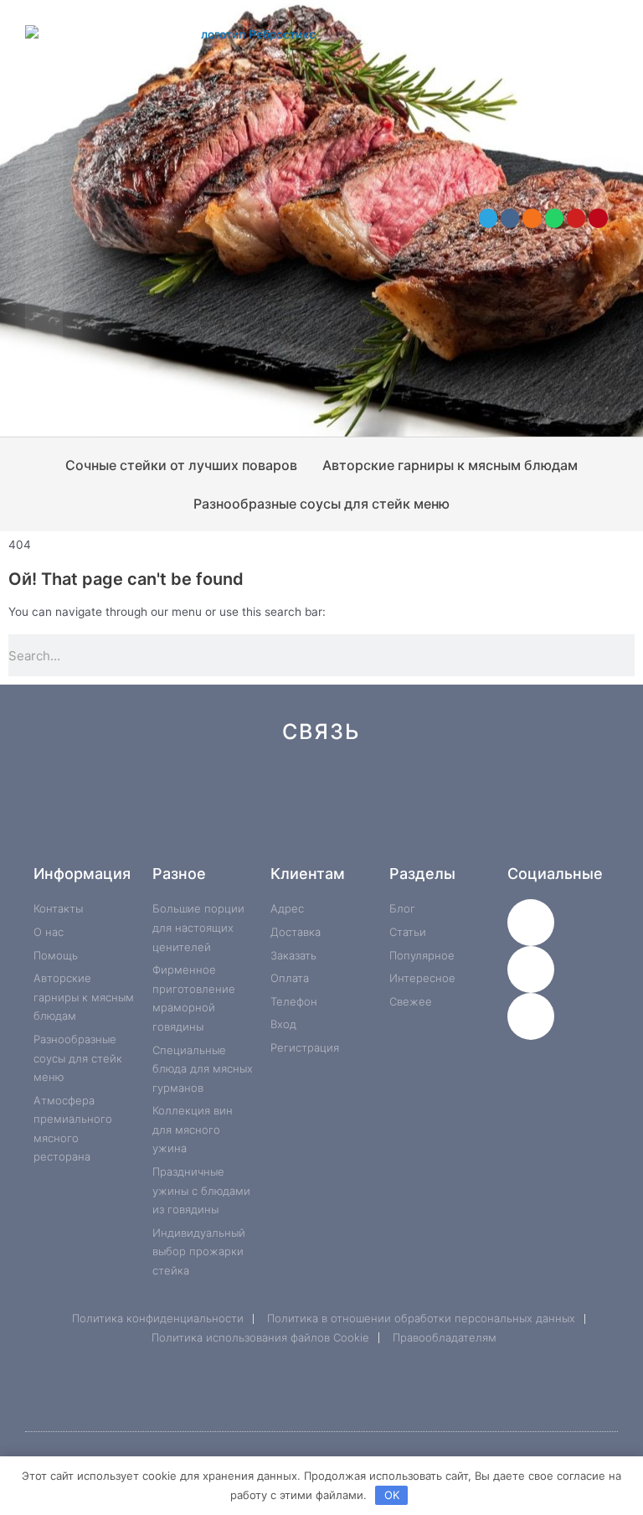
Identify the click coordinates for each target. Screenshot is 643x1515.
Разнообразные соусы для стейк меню (321, 503)
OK (391, 1495)
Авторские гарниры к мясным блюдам (450, 465)
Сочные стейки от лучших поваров (181, 465)
